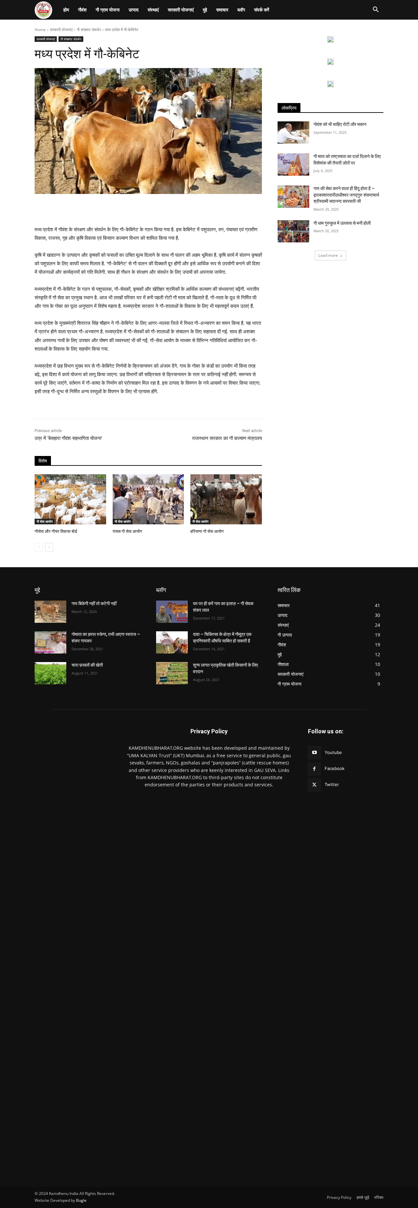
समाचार (222, 10)
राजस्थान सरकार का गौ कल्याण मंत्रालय (227, 438)
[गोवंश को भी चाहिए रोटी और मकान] (293, 132)
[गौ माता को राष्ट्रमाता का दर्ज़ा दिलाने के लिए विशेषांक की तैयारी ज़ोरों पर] (293, 164)
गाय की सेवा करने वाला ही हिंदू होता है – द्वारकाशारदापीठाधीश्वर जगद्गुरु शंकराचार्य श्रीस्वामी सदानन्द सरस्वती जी (346, 195)
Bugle (81, 1200)
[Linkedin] (139, 209)
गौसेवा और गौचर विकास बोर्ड (56, 531)
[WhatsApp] (124, 209)
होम (66, 10)
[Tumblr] (199, 209)
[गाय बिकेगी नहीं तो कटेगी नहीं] (50, 612)
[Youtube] (314, 752)
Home (40, 29)
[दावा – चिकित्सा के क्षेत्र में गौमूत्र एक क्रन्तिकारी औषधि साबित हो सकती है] (172, 642)
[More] (230, 209)
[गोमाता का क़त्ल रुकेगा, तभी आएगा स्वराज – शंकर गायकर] (50, 642)
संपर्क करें (261, 10)
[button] (375, 10)
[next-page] (49, 547)
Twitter (332, 784)
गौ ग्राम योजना (108, 10)
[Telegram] (214, 209)
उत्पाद (133, 10)
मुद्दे (205, 10)
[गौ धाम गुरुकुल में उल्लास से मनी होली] (293, 231)
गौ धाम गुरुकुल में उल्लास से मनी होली (342, 223)
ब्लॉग (241, 10)
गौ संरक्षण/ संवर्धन (89, 29)
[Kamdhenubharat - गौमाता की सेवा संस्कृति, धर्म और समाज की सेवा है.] (72, 947)
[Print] (184, 209)
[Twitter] (79, 209)
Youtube (333, 752)
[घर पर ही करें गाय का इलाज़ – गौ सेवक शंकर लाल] (172, 612)
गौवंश (82, 10)
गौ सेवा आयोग (45, 521)
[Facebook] (94, 209)
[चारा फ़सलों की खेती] (50, 673)
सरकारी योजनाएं (181, 10)
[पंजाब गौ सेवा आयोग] (148, 499)
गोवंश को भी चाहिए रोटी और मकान (340, 124)
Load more (328, 255)
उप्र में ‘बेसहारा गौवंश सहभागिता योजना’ (69, 438)
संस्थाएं (153, 10)
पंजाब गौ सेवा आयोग (127, 531)
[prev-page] (39, 547)
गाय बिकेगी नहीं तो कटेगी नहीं (94, 603)
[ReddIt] (154, 209)
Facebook (335, 768)
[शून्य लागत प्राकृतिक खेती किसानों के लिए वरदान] (172, 673)
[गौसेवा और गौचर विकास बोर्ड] (70, 499)
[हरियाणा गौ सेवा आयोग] (226, 499)
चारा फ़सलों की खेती (87, 665)
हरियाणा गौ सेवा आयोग (207, 531)
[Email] (169, 209)
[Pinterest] (109, 209)
